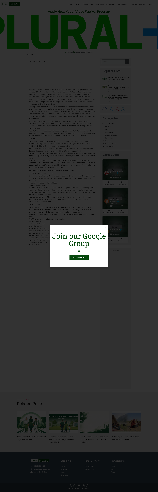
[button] (79, 257)
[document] (79, 246)
